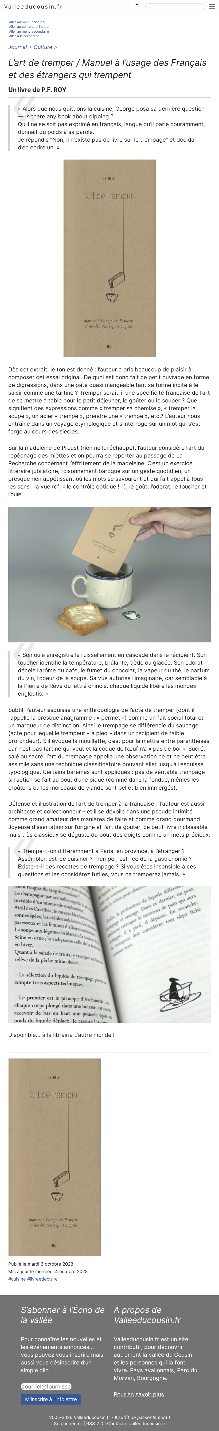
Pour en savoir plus (139, 1394)
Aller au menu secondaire (29, 31)
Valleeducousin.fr (33, 6)
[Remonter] (137, 4)
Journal (17, 47)
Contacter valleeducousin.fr (136, 1423)
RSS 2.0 (94, 1423)
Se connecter (68, 1423)
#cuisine (17, 1279)
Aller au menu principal (27, 22)
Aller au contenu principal (29, 27)
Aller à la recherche (24, 36)
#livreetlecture (42, 1279)
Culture (43, 47)
